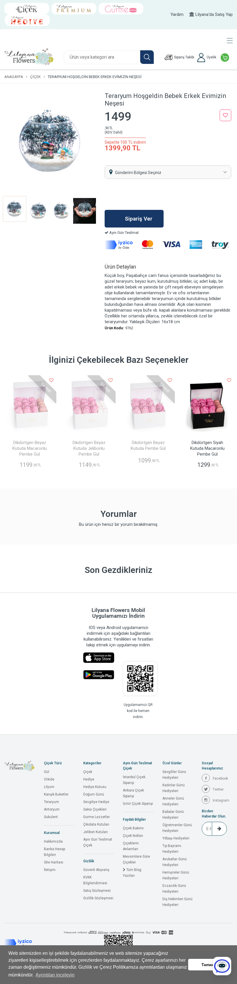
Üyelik (211, 57)
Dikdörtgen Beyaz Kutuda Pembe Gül (148, 445)
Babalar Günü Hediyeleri (173, 815)
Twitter (218, 789)
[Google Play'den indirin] (98, 674)
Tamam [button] (208, 964)
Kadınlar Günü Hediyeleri (173, 788)
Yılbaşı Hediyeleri (175, 838)
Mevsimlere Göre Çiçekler (136, 859)
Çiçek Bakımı (133, 828)
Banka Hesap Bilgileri (54, 852)
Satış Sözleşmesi (97, 891)
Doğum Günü (93, 794)
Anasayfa (13, 77)
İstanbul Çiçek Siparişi (134, 780)
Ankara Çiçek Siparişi (133, 793)
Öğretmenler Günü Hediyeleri (177, 828)
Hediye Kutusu (94, 787)
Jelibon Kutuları (95, 832)
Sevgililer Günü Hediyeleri (174, 775)
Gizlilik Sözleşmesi (98, 898)
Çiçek (35, 77)
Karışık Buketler (56, 794)
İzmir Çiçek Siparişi (138, 804)
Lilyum (49, 787)
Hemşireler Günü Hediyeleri (175, 875)
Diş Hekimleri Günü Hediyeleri (177, 902)
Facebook (220, 778)
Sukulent (51, 817)
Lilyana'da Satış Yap (213, 14)
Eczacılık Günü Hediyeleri (174, 889)
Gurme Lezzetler (96, 817)
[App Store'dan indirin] (98, 657)
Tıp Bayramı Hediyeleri (171, 849)
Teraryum (51, 802)
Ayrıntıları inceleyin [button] (55, 974)
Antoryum (52, 809)
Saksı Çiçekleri (95, 809)
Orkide (49, 779)
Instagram (221, 800)
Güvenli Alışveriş (96, 870)
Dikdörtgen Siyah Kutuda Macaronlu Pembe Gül (207, 448)
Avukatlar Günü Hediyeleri (174, 862)
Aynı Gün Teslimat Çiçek (97, 842)
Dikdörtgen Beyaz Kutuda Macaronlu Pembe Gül (29, 448)
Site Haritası (53, 862)
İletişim (49, 870)
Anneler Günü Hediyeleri (173, 801)
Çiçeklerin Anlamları (131, 846)
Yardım (177, 14)
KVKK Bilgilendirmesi (95, 880)
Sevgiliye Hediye (96, 802)
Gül (46, 772)
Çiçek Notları (133, 836)
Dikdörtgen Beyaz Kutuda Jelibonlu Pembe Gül (89, 448)
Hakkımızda (53, 841)
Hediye (88, 779)
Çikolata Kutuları (96, 824)
